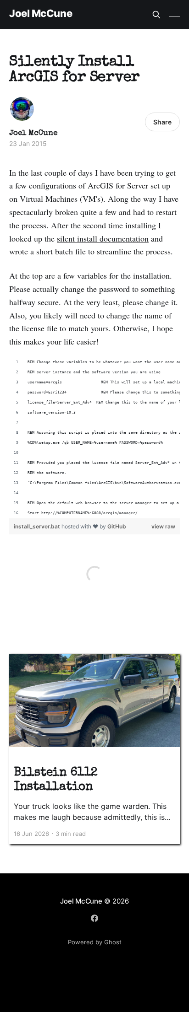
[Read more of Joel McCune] (22, 109)
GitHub (116, 526)
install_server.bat (37, 526)
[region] (94, 437)
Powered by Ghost (95, 942)
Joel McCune (40, 13)
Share (162, 122)
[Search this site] (156, 14)
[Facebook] (94, 918)
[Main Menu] (174, 15)
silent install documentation (103, 238)
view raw (163, 526)
